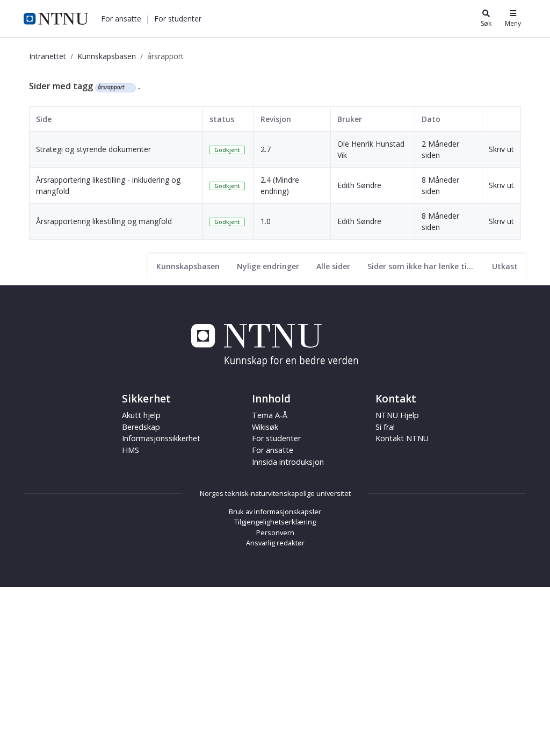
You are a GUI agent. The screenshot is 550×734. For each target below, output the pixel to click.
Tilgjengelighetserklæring (275, 522)
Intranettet (47, 56)
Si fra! (385, 427)
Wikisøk (265, 427)
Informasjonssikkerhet (161, 438)
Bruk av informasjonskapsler (275, 511)
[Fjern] (128, 87)
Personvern (275, 532)
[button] (121, 18)
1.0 (265, 221)
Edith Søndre (359, 185)
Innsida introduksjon (288, 462)
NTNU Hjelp (397, 415)
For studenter (276, 438)
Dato (431, 119)
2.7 (265, 149)
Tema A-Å (269, 415)
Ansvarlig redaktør (275, 543)
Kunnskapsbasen (106, 56)
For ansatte (272, 450)
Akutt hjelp (141, 415)
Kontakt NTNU (402, 438)
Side (44, 119)
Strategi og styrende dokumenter (93, 149)
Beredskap (141, 427)
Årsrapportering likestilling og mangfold (104, 221)
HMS (130, 450)
